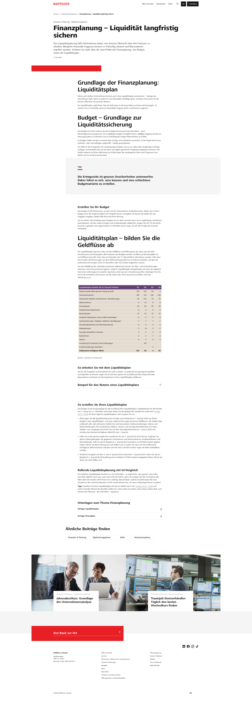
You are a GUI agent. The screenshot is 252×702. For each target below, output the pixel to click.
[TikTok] (197, 646)
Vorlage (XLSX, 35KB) (144, 486)
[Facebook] (188, 646)
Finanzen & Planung (77, 537)
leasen (88, 277)
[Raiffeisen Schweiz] (61, 4)
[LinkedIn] (183, 646)
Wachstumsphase (142, 537)
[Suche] (177, 3)
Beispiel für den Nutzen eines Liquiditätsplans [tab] (108, 385)
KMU (122, 537)
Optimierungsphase (102, 537)
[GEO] (119, 632)
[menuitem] (147, 3)
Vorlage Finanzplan (86, 516)
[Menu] (183, 3)
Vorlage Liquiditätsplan (88, 509)
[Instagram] (192, 646)
